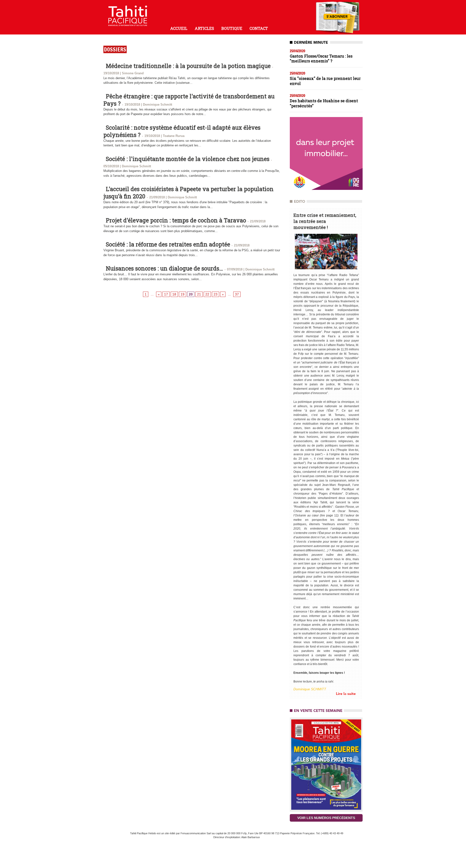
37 (237, 294)
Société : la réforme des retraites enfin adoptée (168, 244)
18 (174, 294)
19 (182, 294)
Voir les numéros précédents (326, 818)
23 (215, 294)
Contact (259, 28)
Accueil (178, 28)
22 (207, 294)
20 (191, 294)
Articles (204, 28)
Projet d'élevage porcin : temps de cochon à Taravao (176, 220)
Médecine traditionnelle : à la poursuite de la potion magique (188, 65)
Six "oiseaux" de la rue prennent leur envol (325, 81)
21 (199, 294)
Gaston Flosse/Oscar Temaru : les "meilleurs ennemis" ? (321, 58)
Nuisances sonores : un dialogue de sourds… (164, 268)
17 (166, 294)
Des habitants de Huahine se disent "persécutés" (324, 103)
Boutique (231, 28)
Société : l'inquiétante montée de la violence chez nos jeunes (187, 158)
